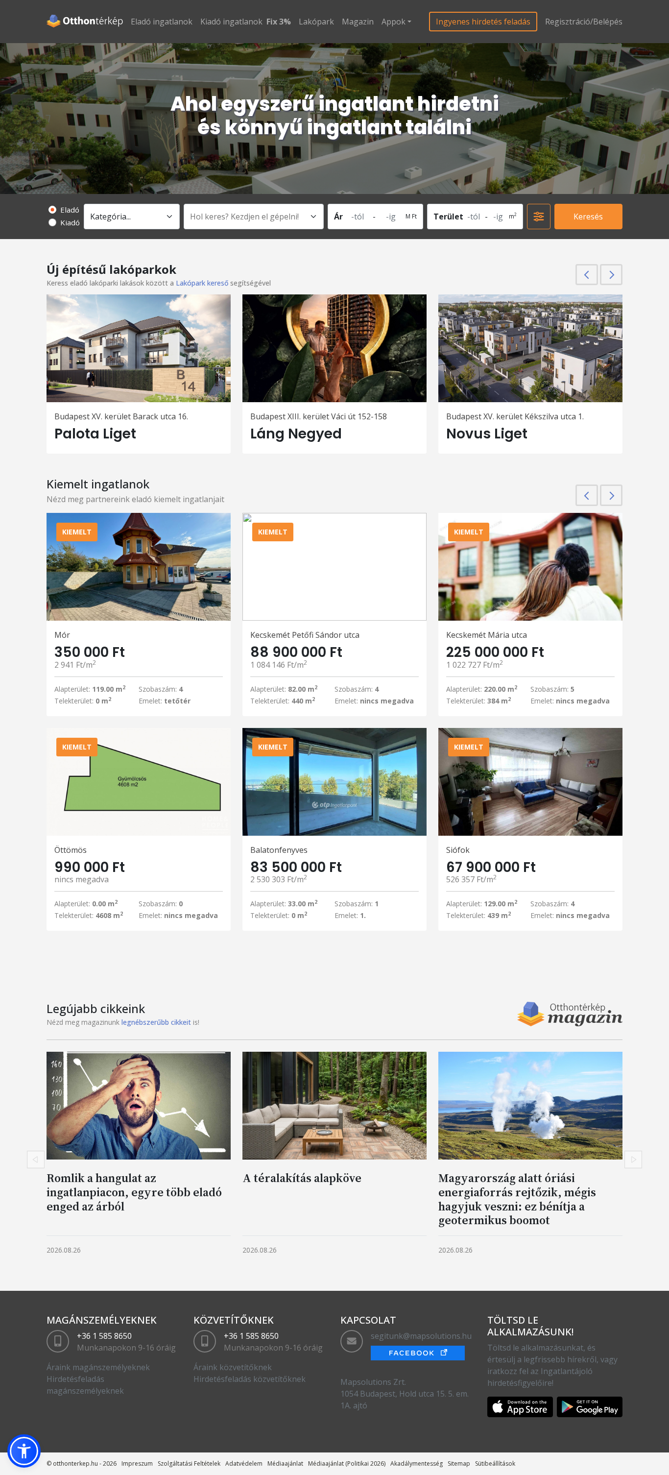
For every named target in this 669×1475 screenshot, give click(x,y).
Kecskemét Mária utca (486, 634)
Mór (62, 634)
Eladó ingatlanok (161, 21)
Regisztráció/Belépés (583, 21)
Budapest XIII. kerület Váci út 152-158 (318, 416)
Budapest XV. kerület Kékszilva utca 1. (515, 416)
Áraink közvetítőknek (232, 1367)
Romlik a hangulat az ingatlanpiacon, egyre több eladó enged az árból (134, 1192)
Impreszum (137, 1463)
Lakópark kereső (202, 283)
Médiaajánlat (285, 1463)
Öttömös (70, 850)
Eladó (69, 210)
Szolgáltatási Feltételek (189, 1463)
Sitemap (459, 1463)
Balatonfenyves (279, 850)
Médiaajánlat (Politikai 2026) (346, 1463)
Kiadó (70, 222)
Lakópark (316, 21)
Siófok (458, 850)
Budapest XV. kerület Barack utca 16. (121, 416)
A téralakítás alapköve (301, 1178)
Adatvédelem (244, 1463)
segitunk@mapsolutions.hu (421, 1335)
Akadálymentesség (416, 1463)
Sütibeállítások (495, 1463)
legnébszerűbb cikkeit (156, 1022)
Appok (394, 21)
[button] (24, 1451)
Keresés (588, 216)
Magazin (358, 21)
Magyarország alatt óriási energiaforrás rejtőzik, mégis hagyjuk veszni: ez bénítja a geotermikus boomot (517, 1199)
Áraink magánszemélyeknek (98, 1367)
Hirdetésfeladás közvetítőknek (249, 1379)
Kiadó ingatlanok (231, 21)
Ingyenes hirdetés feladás (483, 21)
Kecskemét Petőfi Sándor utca (304, 634)
